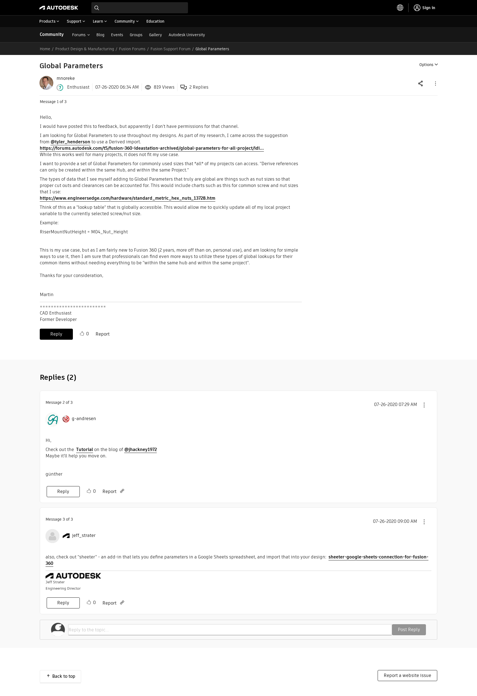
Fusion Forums (132, 49)
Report (103, 334)
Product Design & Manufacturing (84, 49)
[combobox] (139, 7)
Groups (136, 35)
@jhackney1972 (140, 449)
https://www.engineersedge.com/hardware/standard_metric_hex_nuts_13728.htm (127, 198)
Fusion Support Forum (170, 49)
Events (117, 35)
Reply (56, 334)
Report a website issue (407, 675)
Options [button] (426, 64)
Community (52, 34)
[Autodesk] (58, 7)
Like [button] (82, 334)
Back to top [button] (63, 676)
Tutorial (84, 449)
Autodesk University (187, 35)
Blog (100, 35)
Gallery (155, 35)
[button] (435, 83)
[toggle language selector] (400, 8)
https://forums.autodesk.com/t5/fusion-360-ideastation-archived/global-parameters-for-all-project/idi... (152, 148)
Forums (79, 35)
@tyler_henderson (70, 142)
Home (45, 49)
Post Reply (409, 629)
